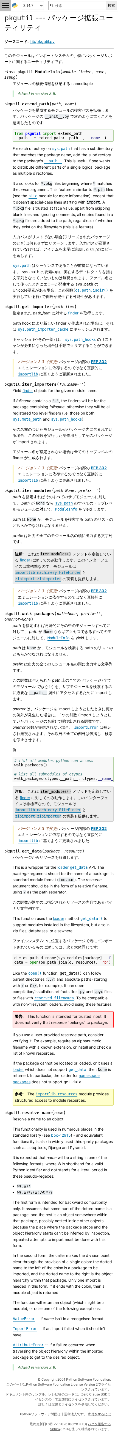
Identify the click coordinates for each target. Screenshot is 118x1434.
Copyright (49, 1379)
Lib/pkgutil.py (42, 41)
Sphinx (55, 1429)
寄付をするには (99, 1414)
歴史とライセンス (65, 1404)
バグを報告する (99, 1424)
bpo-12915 (61, 1135)
